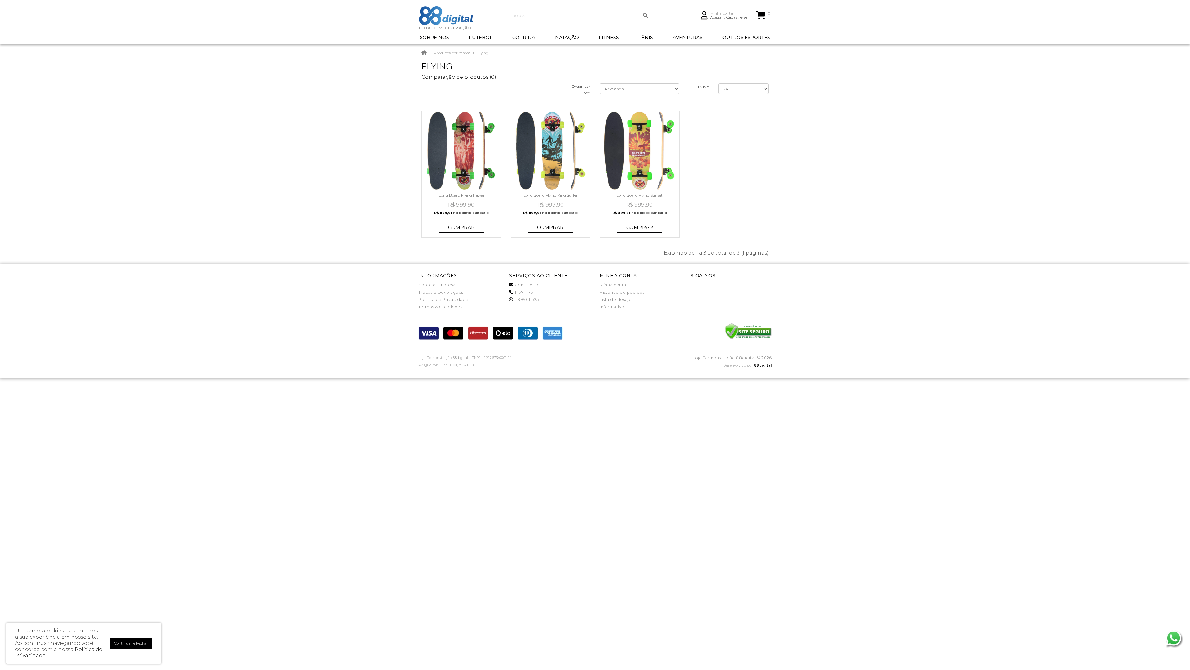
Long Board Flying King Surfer (550, 195)
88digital (763, 366)
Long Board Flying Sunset (639, 195)
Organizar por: (580, 89)
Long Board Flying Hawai (461, 195)
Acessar (716, 17)
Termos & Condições (440, 306)
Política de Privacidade (443, 299)
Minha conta (613, 284)
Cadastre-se (736, 17)
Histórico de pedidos (622, 292)
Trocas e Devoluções (440, 292)
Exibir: (703, 86)
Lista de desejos (616, 299)
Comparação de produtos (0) (458, 77)
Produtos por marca (452, 53)
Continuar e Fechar (131, 643)
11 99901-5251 (526, 299)
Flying (483, 53)
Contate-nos (527, 284)
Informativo (612, 306)
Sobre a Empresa (437, 284)
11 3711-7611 (524, 292)
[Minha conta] (704, 14)
